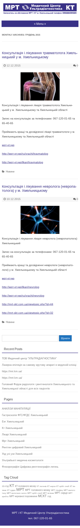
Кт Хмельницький (12, 428)
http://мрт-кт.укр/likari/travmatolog (22, 162)
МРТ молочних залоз (17, 493)
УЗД (49, 496)
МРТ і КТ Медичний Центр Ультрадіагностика (40, 512)
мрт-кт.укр (8, 145)
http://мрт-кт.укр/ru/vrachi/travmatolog (25, 153)
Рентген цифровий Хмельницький (21, 447)
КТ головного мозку (25, 486)
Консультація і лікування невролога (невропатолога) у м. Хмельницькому (39, 189)
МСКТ (42, 496)
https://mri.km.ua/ (12, 371)
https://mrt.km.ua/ (12, 377)
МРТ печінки (48, 493)
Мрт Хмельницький (13, 440)
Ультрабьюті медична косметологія (22, 460)
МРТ (20, 489)
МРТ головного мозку (37, 490)
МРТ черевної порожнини (23, 496)
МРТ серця (61, 492)
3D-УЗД (5, 486)
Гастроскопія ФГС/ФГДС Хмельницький (25, 415)
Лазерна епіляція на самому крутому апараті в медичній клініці (39, 364)
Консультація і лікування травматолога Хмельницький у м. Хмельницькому (40, 55)
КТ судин (11, 490)
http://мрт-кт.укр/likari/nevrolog (20, 287)
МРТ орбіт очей (34, 493)
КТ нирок (51, 486)
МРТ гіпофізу (57, 490)
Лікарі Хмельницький (14, 434)
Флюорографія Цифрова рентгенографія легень (30, 466)
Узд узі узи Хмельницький (17, 453)
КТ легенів (41, 486)
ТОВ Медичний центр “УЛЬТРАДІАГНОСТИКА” (29, 358)
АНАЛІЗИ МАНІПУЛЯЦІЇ (16, 408)
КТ (12, 485)
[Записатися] (40, 13)
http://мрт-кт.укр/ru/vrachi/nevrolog (23, 295)
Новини (10, 171)
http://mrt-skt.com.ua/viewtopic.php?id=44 (27, 304)
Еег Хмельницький (13, 421)
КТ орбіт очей (62, 486)
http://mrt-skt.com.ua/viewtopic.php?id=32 (27, 312)
